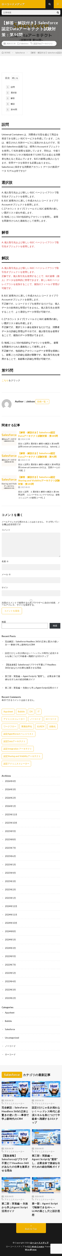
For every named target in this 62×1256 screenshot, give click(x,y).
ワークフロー (9, 726)
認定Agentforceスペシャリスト (18, 734)
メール (6, 574)
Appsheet (8, 711)
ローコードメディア (39, 1242)
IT (39, 711)
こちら (5, 380)
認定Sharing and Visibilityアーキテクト (22, 756)
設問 (11, 87)
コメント (6, 530)
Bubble (21, 711)
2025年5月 (10, 864)
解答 (11, 98)
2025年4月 (10, 872)
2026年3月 (10, 789)
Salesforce (24, 43)
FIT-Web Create (35, 1246)
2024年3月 (10, 948)
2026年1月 (10, 806)
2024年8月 (10, 931)
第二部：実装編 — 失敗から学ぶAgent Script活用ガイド (31, 687)
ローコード (51, 719)
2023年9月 (10, 956)
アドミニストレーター (14, 719)
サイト (5, 587)
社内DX (40, 726)
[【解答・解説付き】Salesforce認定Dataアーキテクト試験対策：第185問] (9, 438)
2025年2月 (10, 889)
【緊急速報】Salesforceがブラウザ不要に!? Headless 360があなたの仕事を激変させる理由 (16, 1163)
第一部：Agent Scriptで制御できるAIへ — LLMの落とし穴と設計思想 (46, 1209)
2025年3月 (10, 881)
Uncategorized (12, 1037)
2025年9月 (10, 831)
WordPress (31, 1249)
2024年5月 (10, 939)
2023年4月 (10, 981)
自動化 (52, 726)
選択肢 (12, 92)
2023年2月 (10, 998)
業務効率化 (26, 726)
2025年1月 (10, 898)
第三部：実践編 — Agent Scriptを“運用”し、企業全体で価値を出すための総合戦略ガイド (46, 1161)
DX (31, 711)
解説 (11, 104)
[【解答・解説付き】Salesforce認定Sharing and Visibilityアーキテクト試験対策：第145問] (9, 482)
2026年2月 (10, 797)
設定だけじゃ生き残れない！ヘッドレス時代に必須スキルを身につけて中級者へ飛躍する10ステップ (46, 1115)
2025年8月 (10, 839)
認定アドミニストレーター (16, 763)
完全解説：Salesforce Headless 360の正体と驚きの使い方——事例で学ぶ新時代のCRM (15, 1113)
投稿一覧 (41, 401)
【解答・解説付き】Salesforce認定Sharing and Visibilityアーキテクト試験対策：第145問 (39, 480)
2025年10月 (11, 822)
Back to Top (31, 1229)
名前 (5, 561)
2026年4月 (10, 781)
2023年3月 (10, 989)
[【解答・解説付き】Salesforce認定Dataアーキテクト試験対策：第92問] (9, 458)
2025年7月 (10, 848)
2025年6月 (10, 856)
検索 (4, 621)
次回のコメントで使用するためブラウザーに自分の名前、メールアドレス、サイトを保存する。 (31, 604)
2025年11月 (11, 814)
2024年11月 (11, 914)
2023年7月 (10, 964)
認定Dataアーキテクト (43, 43)
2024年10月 (11, 923)
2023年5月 (10, 973)
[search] (57, 12)
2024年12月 (11, 906)
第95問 (12, 109)
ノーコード (35, 719)
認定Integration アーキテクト (17, 748)
